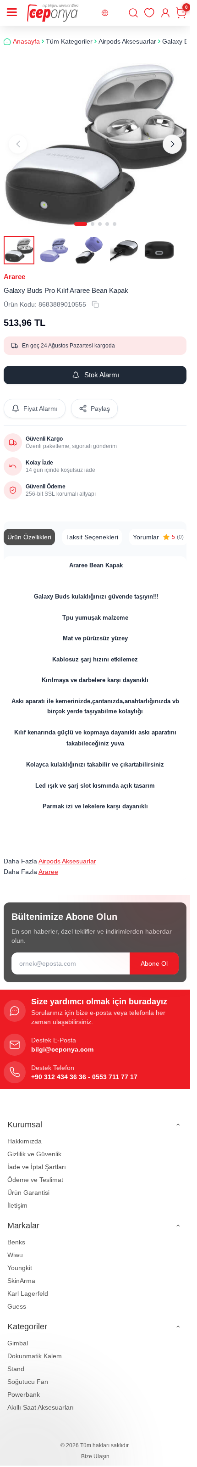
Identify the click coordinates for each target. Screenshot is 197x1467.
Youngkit (19, 1261)
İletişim (17, 1199)
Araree (14, 270)
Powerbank (23, 1388)
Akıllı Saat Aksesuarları (40, 1401)
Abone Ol (154, 957)
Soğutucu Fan (27, 1375)
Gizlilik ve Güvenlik (34, 1148)
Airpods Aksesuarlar (67, 854)
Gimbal (17, 1337)
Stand (15, 1362)
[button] (80, 217)
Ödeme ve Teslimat (35, 1173)
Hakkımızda (24, 1135)
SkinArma (21, 1274)
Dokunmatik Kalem (34, 1350)
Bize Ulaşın (95, 1450)
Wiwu (15, 1249)
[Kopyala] (95, 298)
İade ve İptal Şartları (36, 1161)
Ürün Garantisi (28, 1186)
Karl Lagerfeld (27, 1287)
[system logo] (52, 13)
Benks (16, 1236)
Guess (16, 1300)
